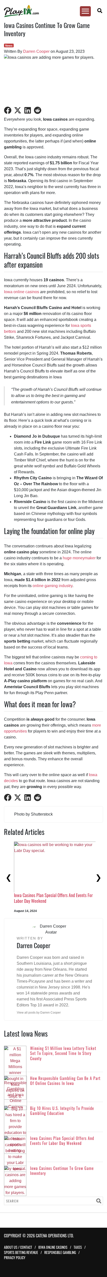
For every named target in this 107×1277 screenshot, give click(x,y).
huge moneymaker (79, 558)
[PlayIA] (51, 11)
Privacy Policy (14, 1257)
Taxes (78, 1247)
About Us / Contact (18, 1247)
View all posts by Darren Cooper (39, 1012)
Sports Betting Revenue (21, 1252)
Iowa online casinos (21, 292)
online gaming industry (52, 586)
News (8, 45)
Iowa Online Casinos (52, 1247)
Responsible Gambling (60, 1252)
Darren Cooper (36, 51)
